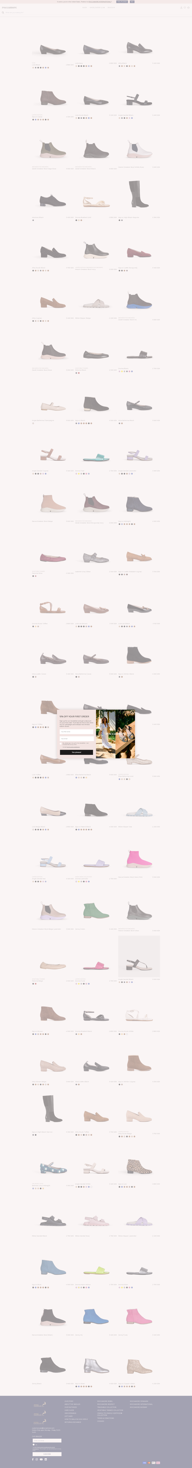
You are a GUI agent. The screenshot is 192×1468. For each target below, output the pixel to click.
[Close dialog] (132, 712)
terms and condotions (73, 747)
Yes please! (76, 752)
